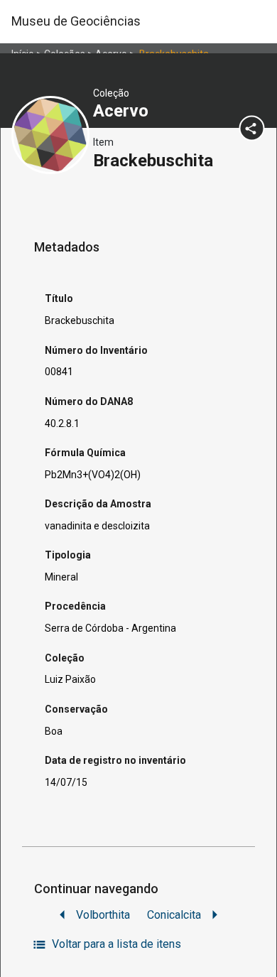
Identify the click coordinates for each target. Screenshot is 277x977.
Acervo (123, 111)
